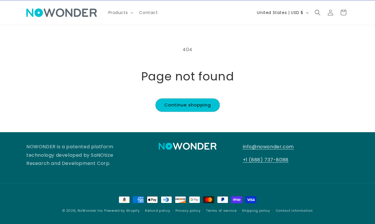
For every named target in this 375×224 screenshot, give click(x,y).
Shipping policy (256, 210)
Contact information (294, 210)
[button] (120, 12)
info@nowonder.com (268, 146)
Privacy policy (188, 210)
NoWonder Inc (90, 210)
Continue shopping (187, 105)
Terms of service (221, 210)
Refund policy (157, 210)
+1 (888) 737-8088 (266, 159)
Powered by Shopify (122, 210)
